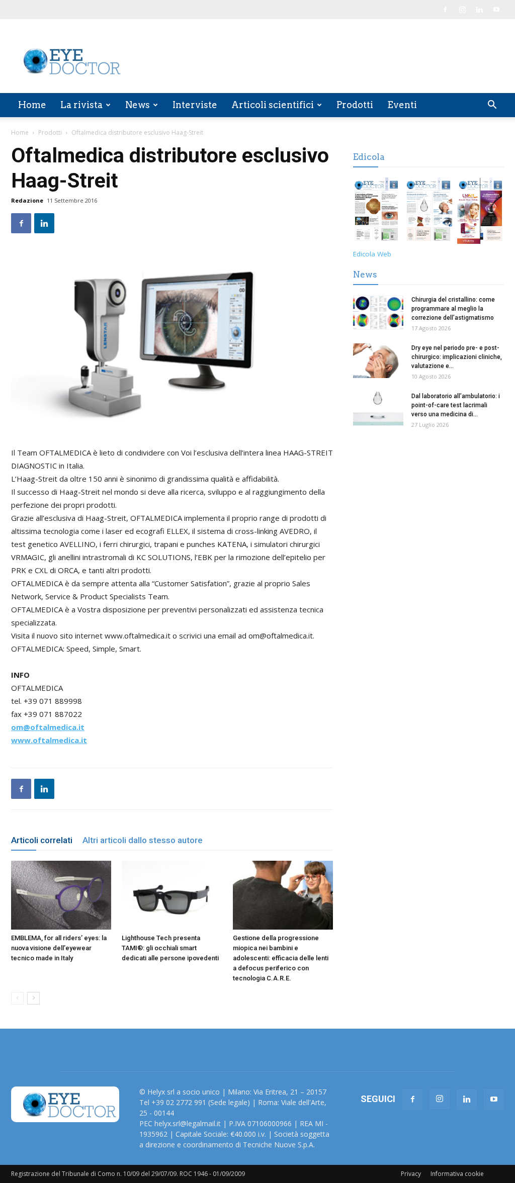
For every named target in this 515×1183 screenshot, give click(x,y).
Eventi (402, 105)
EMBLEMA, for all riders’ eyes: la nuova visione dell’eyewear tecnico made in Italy (59, 948)
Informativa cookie (457, 1173)
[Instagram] (462, 9)
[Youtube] (496, 9)
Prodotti (354, 105)
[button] (492, 106)
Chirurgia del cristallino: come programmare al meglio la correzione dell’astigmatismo (453, 308)
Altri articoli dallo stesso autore (142, 840)
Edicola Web (372, 253)
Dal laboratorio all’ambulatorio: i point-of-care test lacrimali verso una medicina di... (455, 405)
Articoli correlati (41, 840)
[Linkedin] (479, 9)
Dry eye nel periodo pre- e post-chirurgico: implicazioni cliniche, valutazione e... (456, 357)
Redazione (27, 200)
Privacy (411, 1173)
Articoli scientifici (272, 105)
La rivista (81, 105)
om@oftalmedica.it (47, 727)
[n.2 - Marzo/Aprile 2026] (480, 212)
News (137, 105)
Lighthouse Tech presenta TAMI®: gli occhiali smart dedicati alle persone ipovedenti (170, 948)
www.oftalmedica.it (49, 740)
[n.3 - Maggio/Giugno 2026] (428, 212)
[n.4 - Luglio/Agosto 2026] (376, 212)
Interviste (195, 105)
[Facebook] (445, 9)
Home (32, 105)
